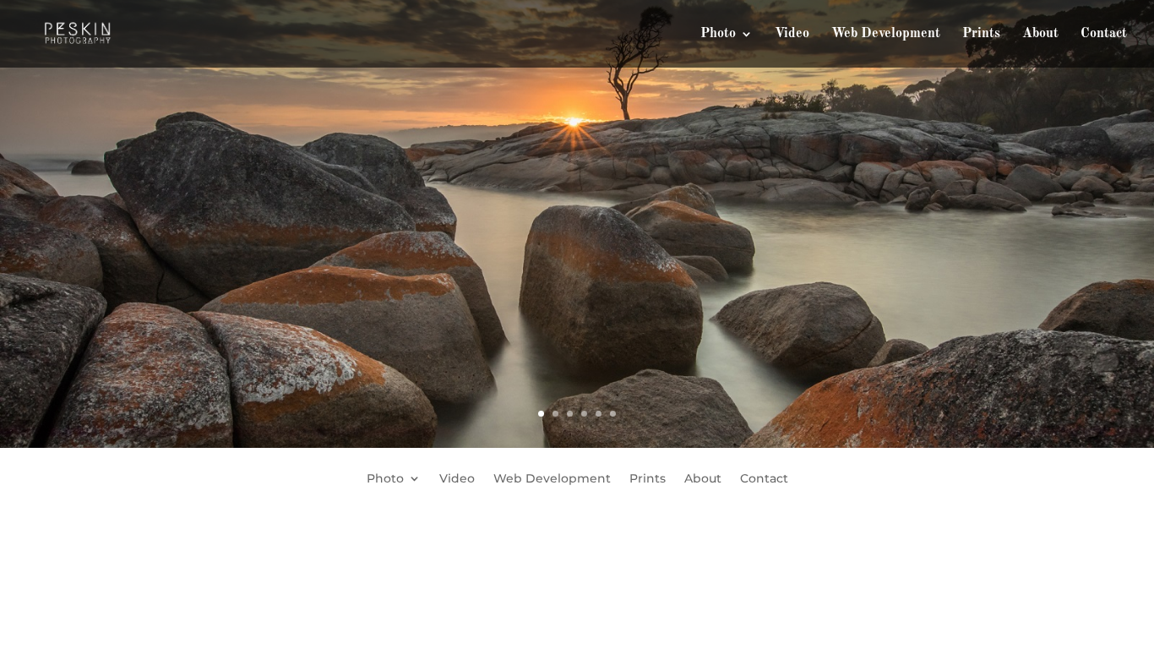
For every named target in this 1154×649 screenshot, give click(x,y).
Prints (981, 34)
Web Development (885, 34)
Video (792, 34)
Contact (1104, 34)
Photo (718, 34)
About (1040, 34)
